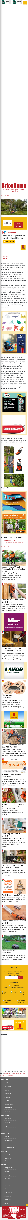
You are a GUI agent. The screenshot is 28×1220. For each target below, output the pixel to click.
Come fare (8, 1086)
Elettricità (7, 1185)
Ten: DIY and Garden (8, 1159)
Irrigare (7, 1126)
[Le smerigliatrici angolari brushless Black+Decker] (14, 639)
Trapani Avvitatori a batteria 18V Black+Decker (13, 746)
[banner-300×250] (14, 670)
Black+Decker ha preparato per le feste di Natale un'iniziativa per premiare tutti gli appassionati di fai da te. (13, 899)
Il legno (7, 1100)
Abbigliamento (9, 1168)
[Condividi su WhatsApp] (23, 256)
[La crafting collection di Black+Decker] (14, 825)
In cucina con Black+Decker (13, 804)
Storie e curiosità (9, 1147)
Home (2, 196)
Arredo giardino (9, 1175)
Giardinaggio (14, 196)
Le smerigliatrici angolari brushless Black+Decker (11, 649)
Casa (6, 1182)
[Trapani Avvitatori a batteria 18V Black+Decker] (14, 736)
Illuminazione (8, 1192)
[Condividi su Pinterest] (18, 256)
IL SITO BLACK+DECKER (10, 540)
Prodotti (7, 196)
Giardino (7, 1122)
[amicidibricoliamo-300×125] (14, 1025)
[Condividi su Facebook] (15, 256)
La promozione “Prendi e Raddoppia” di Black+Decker (13, 568)
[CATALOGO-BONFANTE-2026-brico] (14, 501)
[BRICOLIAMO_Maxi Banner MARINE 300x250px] (14, 402)
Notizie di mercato (10, 1155)
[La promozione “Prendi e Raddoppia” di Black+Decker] (14, 558)
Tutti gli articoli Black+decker (19, 225)
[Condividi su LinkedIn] (20, 256)
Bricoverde (5, 1115)
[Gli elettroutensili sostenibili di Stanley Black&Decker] (14, 857)
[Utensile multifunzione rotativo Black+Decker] (14, 912)
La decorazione (9, 1104)
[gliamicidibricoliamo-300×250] (14, 424)
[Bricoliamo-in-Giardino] (14, 719)
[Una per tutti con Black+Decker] (14, 687)
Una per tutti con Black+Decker (8, 696)
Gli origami (8, 1093)
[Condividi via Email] (25, 256)
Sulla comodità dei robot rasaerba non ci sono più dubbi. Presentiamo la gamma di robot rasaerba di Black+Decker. (14, 957)
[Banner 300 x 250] (14, 523)
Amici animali (8, 1083)
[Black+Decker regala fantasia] (14, 886)
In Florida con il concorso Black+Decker (12, 775)
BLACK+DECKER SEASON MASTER (13, 542)
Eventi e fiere (8, 1140)
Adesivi (7, 1171)
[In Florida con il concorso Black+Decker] (14, 766)
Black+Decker (10, 241)
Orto (6, 1129)
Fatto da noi (8, 1090)
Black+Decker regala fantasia (13, 895)
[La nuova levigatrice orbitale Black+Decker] (14, 591)
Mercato (4, 1151)
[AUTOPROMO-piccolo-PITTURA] (14, 1013)
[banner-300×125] (6, 2)
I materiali (7, 1097)
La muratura (8, 1108)
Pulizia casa (8, 1199)
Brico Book (8, 1137)
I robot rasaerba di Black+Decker (9, 952)
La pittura (7, 1111)
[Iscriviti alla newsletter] (14, 985)
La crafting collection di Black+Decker (11, 835)
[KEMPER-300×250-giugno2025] (14, 343)
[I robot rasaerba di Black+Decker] (14, 942)
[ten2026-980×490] (14, 1212)
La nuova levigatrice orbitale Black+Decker (13, 601)
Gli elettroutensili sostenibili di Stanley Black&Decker (13, 866)
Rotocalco (5, 1133)
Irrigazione (8, 1196)
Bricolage (4, 1079)
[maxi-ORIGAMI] (14, 321)
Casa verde (8, 1119)
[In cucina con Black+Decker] (14, 796)
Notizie (7, 1144)
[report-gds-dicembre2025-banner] (14, 622)
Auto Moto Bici (9, 1178)
